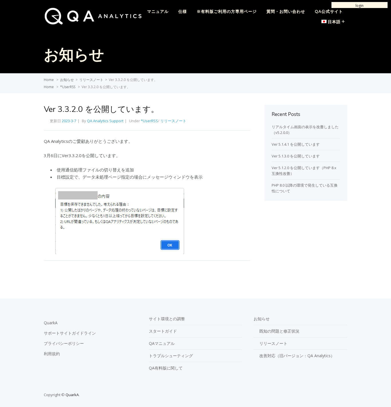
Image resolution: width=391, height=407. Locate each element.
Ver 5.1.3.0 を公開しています (296, 156)
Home (49, 79)
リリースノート (91, 79)
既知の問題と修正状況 (279, 331)
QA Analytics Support (105, 120)
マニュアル (158, 11)
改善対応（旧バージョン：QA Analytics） (297, 355)
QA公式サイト (329, 11)
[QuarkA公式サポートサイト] (93, 23)
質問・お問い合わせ (285, 11)
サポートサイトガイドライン (70, 333)
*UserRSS (67, 86)
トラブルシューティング (171, 355)
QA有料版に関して (166, 368)
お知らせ (67, 79)
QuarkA (51, 322)
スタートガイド (163, 331)
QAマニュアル (162, 343)
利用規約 (52, 353)
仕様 (182, 11)
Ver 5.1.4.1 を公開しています (296, 144)
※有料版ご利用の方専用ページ (227, 11)
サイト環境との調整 (167, 318)
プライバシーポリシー (64, 343)
